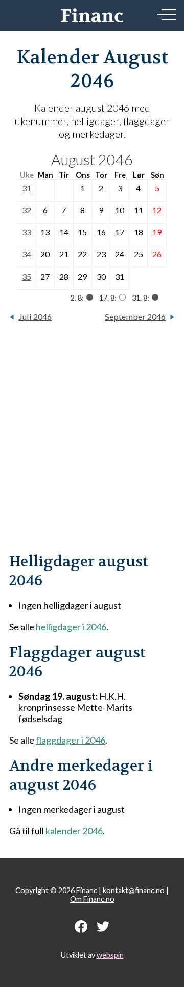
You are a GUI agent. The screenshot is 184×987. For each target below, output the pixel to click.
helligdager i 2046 (71, 626)
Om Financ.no (92, 899)
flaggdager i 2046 (70, 740)
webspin (110, 955)
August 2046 (92, 159)
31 (26, 188)
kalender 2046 (74, 830)
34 (26, 254)
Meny (166, 14)
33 (26, 232)
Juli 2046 (35, 317)
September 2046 (135, 317)
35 (26, 276)
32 (26, 210)
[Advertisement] (92, 443)
